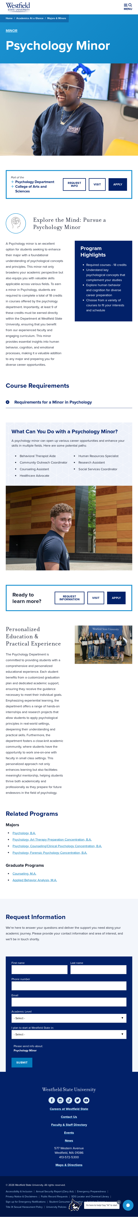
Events (69, 1132)
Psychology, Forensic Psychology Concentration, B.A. (50, 852)
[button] (128, 1205)
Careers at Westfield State (69, 1109)
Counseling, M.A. (24, 873)
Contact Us (69, 1116)
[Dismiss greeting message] (119, 1202)
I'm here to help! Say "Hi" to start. (102, 1205)
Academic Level (22, 1011)
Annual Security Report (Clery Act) (54, 1191)
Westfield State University (69, 1089)
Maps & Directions (69, 1165)
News (69, 1140)
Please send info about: (28, 1046)
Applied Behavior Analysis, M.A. (35, 880)
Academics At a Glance (29, 18)
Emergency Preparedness (91, 1191)
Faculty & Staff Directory (69, 1124)
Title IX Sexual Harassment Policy (24, 1207)
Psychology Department (34, 181)
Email (15, 995)
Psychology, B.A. (24, 833)
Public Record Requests (54, 1196)
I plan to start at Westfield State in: (33, 1028)
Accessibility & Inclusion (19, 1191)
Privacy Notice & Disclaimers (21, 1196)
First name (18, 963)
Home (9, 18)
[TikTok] (69, 1100)
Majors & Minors (56, 18)
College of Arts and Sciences (31, 189)
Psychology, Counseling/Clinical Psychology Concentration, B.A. (57, 846)
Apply (117, 184)
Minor (11, 30)
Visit (97, 184)
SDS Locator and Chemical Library (90, 1196)
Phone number (21, 979)
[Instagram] (60, 1100)
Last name (76, 963)
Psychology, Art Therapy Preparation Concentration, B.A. (52, 839)
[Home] (18, 7)
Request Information (69, 597)
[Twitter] (77, 1100)
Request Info (74, 184)
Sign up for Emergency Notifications (26, 1202)
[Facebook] (52, 1100)
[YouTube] (86, 1100)
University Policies (56, 1207)
